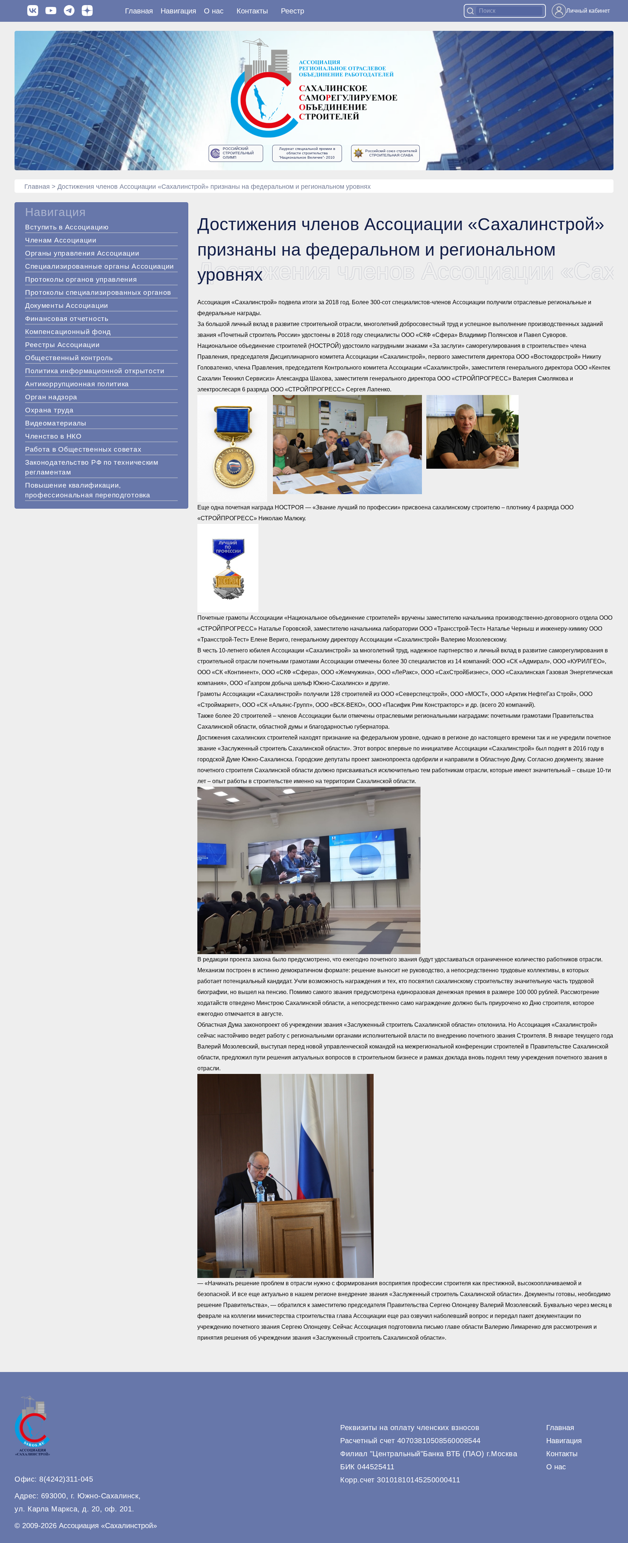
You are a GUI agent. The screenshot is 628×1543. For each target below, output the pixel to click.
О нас (214, 11)
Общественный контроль (69, 358)
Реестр (292, 11)
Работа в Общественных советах (83, 449)
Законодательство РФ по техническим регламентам (91, 467)
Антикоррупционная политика (77, 384)
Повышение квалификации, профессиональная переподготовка (87, 490)
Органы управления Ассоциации (82, 253)
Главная (139, 11)
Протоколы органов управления (81, 279)
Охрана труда (49, 410)
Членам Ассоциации (61, 240)
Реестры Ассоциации (62, 345)
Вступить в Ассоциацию (67, 227)
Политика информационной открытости (95, 371)
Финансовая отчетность (67, 318)
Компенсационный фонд (68, 331)
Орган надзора (51, 397)
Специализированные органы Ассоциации (99, 266)
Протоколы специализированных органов (98, 292)
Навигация (564, 1441)
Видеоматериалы (55, 423)
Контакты (252, 11)
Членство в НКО (53, 436)
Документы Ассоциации (66, 305)
